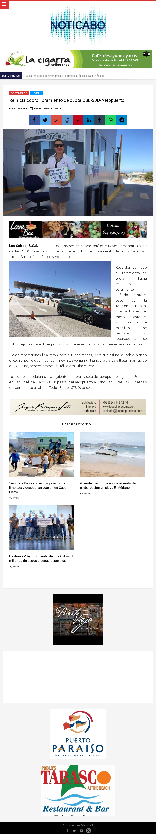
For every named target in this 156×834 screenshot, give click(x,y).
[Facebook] (67, 830)
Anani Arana (20, 108)
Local (36, 93)
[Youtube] (81, 830)
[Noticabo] (78, 4)
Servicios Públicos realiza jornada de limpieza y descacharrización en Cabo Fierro (38, 487)
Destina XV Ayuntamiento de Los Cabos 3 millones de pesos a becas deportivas (41, 558)
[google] (56, 120)
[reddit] (67, 120)
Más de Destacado (76, 424)
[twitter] (45, 120)
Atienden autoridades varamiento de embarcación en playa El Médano (65, 76)
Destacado (19, 93)
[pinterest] (78, 120)
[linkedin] (88, 120)
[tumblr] (99, 120)
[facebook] (34, 120)
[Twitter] (74, 830)
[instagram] (88, 830)
